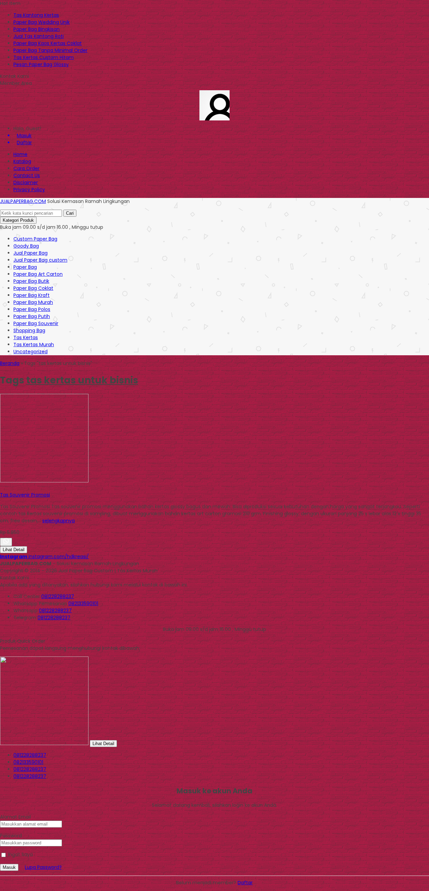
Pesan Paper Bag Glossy (41, 64)
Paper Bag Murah (33, 302)
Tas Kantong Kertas (36, 15)
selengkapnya (58, 520)
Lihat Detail (13, 549)
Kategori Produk (18, 220)
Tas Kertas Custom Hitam (43, 57)
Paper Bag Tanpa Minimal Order (50, 50)
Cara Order (26, 168)
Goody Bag (26, 246)
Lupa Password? (43, 867)
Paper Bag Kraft (31, 295)
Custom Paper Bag (35, 238)
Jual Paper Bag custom (40, 260)
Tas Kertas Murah (33, 344)
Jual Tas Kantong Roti (38, 36)
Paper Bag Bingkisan (36, 29)
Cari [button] (70, 213)
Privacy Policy (29, 189)
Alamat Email (15, 817)
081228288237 (57, 596)
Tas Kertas (25, 337)
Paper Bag (25, 267)
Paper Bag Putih (31, 316)
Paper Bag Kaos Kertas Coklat (47, 43)
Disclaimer (25, 182)
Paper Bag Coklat (33, 288)
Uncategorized (30, 351)
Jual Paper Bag (30, 253)
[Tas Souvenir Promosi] (44, 480)
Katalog (22, 161)
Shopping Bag (29, 330)
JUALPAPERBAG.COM (23, 201)
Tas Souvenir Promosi (25, 494)
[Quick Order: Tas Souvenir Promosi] (1, 487)
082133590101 (83, 603)
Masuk (9, 867)
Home (20, 154)
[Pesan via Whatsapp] (6, 542)
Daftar (245, 882)
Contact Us (26, 175)
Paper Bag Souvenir (35, 323)
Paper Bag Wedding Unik (41, 22)
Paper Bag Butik (31, 281)
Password (11, 835)
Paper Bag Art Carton (38, 274)
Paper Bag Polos (31, 309)
